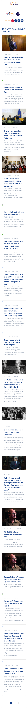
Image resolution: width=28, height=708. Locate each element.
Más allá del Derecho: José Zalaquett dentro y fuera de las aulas (13, 534)
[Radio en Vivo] (12, 20)
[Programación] (15, 20)
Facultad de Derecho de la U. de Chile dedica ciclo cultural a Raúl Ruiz (13, 89)
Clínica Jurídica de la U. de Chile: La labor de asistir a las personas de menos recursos (13, 671)
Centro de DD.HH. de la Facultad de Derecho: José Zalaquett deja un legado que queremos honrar (14, 579)
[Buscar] (19, 20)
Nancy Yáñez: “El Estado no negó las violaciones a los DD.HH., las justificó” (13, 603)
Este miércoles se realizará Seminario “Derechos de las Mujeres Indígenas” (12, 342)
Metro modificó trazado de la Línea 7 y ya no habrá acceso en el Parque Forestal (14, 214)
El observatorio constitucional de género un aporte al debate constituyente (13, 432)
